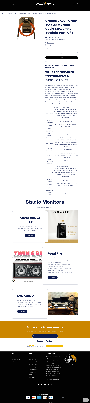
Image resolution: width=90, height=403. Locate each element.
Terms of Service (16, 359)
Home (4, 13)
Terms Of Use (32, 372)
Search (13, 356)
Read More (30, 235)
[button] (13, 4)
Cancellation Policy (33, 369)
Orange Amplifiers (12, 13)
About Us (31, 356)
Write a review (55, 346)
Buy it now (62, 57)
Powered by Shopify (49, 402)
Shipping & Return (33, 359)
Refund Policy (15, 361)
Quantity (47, 42)
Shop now (52, 277)
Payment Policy (33, 364)
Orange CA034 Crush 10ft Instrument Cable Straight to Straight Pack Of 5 (37, 13)
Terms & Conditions (33, 361)
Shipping (54, 39)
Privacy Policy (32, 367)
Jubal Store (42, 402)
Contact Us (32, 374)
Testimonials (32, 377)
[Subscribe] (56, 336)
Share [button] (48, 48)
